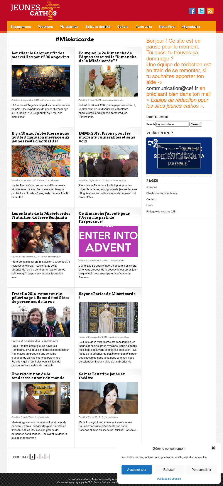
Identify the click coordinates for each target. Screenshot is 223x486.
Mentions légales (107, 479)
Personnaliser (201, 469)
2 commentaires (50, 341)
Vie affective (69, 26)
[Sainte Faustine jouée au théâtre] (108, 412)
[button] (213, 448)
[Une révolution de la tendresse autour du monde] (41, 412)
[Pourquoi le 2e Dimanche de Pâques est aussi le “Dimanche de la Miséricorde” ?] (108, 95)
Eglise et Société (97, 26)
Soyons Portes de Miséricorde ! (107, 296)
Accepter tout (136, 469)
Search (150, 124)
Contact (150, 199)
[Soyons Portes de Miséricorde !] (108, 332)
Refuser (169, 469)
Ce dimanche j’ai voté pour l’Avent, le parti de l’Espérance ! (104, 218)
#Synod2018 (191, 26)
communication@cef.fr (172, 88)
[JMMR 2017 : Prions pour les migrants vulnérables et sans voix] (108, 175)
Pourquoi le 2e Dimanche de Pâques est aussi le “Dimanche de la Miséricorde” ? (108, 57)
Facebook (192, 11)
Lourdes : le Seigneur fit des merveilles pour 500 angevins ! (40, 57)
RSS (210, 11)
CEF (90, 482)
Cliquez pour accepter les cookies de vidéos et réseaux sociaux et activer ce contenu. (179, 156)
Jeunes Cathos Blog (42, 10)
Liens (149, 205)
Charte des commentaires (161, 193)
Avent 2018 (143, 26)
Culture (122, 26)
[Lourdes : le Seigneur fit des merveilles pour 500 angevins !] (41, 95)
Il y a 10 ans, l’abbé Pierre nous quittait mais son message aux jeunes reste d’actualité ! (40, 137)
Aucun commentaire (51, 100)
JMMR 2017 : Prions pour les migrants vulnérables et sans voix (107, 137)
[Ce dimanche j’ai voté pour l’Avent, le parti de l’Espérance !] (108, 256)
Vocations (45, 26)
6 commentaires (110, 417)
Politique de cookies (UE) (161, 211)
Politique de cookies (169, 478)
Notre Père (167, 26)
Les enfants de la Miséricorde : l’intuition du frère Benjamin (41, 216)
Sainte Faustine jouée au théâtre (102, 376)
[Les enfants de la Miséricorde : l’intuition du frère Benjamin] (41, 252)
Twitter (201, 11)
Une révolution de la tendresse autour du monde (38, 376)
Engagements (20, 26)
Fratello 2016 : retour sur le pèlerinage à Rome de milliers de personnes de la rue (40, 298)
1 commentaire (116, 260)
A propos (151, 187)
